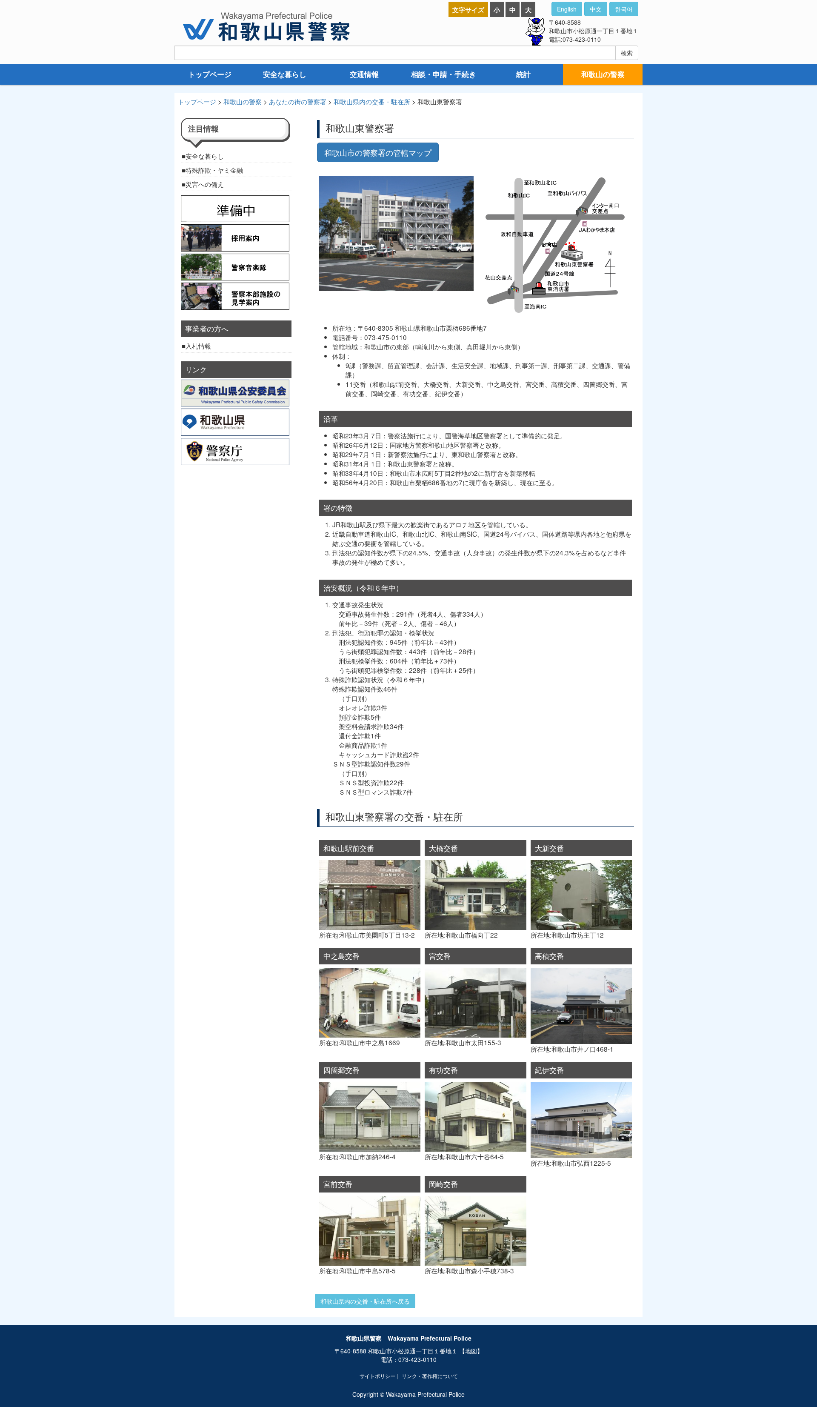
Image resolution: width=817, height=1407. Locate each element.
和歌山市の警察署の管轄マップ (377, 152)
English (567, 9)
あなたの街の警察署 (297, 101)
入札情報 (198, 345)
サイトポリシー (377, 1375)
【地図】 (471, 1351)
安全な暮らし (284, 74)
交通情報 (364, 74)
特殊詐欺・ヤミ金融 (214, 169)
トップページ (209, 74)
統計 (523, 74)
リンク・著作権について (430, 1375)
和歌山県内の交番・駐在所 (372, 101)
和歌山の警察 (603, 74)
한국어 (624, 9)
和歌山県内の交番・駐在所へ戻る (365, 1301)
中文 (596, 9)
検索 (627, 53)
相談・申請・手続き (443, 74)
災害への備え (205, 184)
